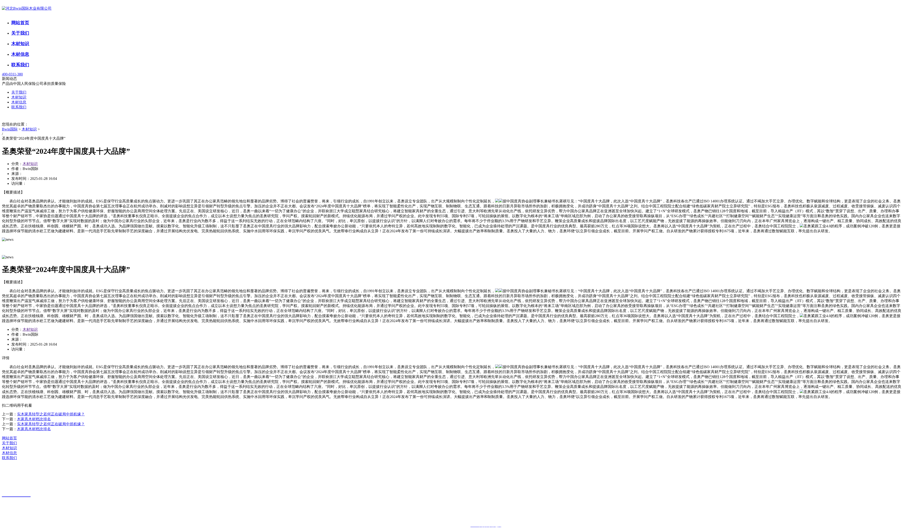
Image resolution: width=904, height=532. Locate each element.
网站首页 (20, 22)
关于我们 (20, 33)
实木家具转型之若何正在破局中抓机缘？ (51, 414)
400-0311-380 (12, 74)
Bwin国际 (10, 129)
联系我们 (20, 64)
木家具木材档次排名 (34, 419)
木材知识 (20, 43)
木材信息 (20, 54)
